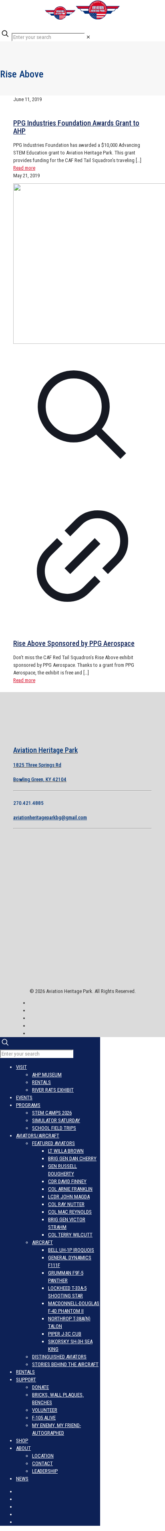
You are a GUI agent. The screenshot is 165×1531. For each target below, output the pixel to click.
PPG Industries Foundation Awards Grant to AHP (76, 127)
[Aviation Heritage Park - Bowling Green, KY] (83, 18)
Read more (24, 168)
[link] (88, 37)
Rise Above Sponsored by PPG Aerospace (74, 643)
